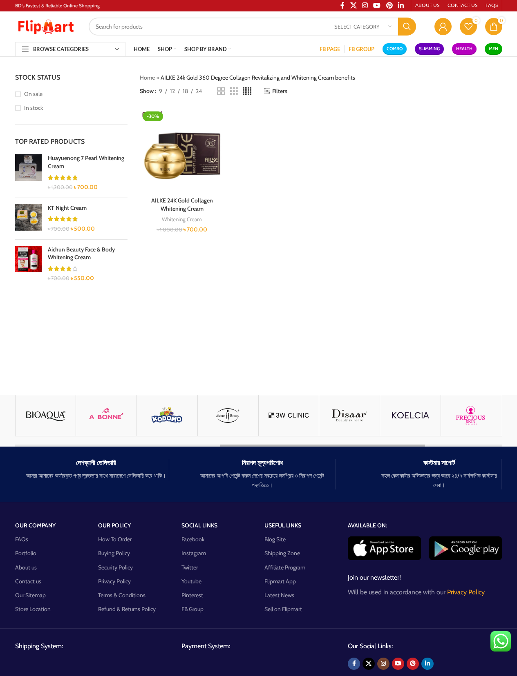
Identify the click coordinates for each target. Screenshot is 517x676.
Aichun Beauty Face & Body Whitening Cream (81, 253)
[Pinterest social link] (413, 664)
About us (26, 567)
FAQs (21, 539)
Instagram (193, 553)
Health (464, 48)
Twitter (189, 567)
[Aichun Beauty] (228, 415)
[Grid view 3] (234, 91)
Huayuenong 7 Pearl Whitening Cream (86, 162)
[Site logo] (45, 25)
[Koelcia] (410, 415)
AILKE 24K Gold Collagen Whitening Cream (182, 204)
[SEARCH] (407, 27)
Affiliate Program (284, 567)
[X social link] (369, 664)
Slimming (429, 48)
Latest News (279, 595)
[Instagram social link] (383, 664)
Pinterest (192, 595)
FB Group (192, 609)
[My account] (443, 26)
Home (147, 77)
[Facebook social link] (354, 664)
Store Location (33, 609)
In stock (33, 107)
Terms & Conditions (121, 595)
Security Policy (115, 567)
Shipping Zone (282, 553)
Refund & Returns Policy (127, 609)
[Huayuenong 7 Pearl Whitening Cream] (28, 172)
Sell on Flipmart (283, 609)
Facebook (192, 539)
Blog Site (275, 539)
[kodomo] (167, 415)
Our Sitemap (30, 595)
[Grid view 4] (247, 91)
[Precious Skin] (471, 415)
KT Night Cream (67, 207)
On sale (33, 94)
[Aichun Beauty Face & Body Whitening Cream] (28, 264)
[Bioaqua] (46, 415)
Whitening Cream (182, 219)
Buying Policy (114, 553)
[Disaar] (349, 415)
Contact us (28, 581)
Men (493, 48)
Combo (395, 48)
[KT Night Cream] (28, 218)
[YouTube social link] (398, 664)
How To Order (115, 539)
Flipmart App (280, 581)
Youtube (191, 581)
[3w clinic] (289, 415)
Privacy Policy (114, 581)
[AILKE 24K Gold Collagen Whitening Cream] (182, 151)
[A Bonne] (106, 415)
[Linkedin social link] (427, 664)
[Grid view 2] (221, 91)
